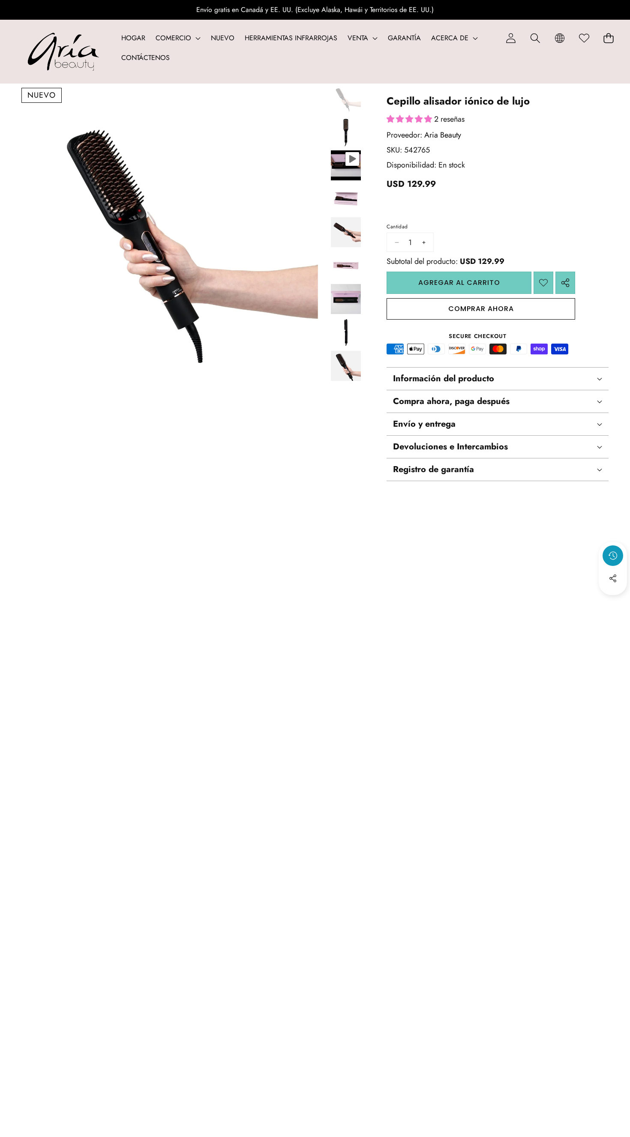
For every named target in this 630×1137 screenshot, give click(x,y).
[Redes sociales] (613, 578)
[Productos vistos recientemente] (613, 555)
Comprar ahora (481, 309)
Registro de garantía (433, 470)
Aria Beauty (442, 135)
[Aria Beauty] (63, 51)
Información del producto (443, 379)
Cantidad (397, 226)
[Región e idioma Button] (559, 38)
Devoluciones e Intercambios (450, 447)
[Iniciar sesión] (510, 38)
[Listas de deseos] (584, 38)
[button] (535, 38)
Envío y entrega (424, 424)
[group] (346, 99)
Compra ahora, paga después (451, 401)
